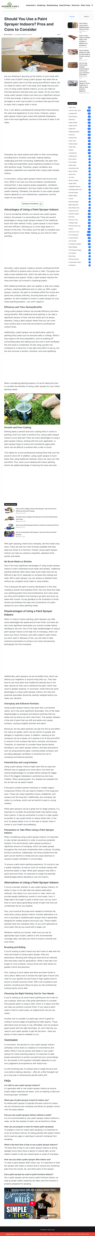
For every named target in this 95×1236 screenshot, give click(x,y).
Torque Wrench (73, 238)
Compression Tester (75, 262)
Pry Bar (71, 198)
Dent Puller (72, 256)
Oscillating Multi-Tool (75, 189)
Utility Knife (72, 147)
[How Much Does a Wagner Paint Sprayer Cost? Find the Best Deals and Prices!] (9, 518)
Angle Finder (72, 183)
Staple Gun (72, 128)
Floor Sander (73, 162)
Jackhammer (73, 153)
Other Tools (85, 5)
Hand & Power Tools (75, 110)
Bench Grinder (73, 171)
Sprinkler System (74, 214)
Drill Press (72, 119)
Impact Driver (73, 125)
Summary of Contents (30, 204)
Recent (86, 16)
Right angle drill (73, 205)
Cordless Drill (73, 113)
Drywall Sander (73, 192)
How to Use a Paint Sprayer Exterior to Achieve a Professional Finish (37, 525)
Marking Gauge (73, 201)
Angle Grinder (73, 122)
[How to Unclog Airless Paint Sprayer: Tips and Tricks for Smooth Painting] (9, 534)
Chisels (71, 229)
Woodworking (52, 5)
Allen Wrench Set (74, 208)
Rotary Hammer (73, 180)
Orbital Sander (73, 144)
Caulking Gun (73, 156)
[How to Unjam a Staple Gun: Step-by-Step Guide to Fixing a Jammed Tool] (73, 52)
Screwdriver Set (74, 168)
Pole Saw (71, 217)
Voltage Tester (73, 223)
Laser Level (72, 141)
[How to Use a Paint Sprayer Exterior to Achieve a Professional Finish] (9, 527)
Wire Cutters (72, 159)
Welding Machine (74, 131)
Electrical (75, 5)
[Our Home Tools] (10, 5)
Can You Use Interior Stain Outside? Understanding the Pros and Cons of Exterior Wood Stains (84, 68)
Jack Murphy (9, 34)
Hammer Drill (73, 138)
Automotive (31, 5)
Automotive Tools (74, 232)
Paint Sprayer (73, 116)
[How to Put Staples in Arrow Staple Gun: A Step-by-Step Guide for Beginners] (73, 83)
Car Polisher (72, 253)
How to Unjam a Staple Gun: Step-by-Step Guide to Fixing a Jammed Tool (84, 54)
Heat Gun (72, 134)
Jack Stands (72, 241)
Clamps (71, 150)
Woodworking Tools (74, 226)
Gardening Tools (73, 211)
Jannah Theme (10, 1234)
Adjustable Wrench (74, 186)
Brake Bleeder (73, 247)
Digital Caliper (73, 195)
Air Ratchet (72, 265)
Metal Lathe (72, 165)
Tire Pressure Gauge (75, 250)
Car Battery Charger (75, 244)
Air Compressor (73, 235)
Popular (72, 16)
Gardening (41, 5)
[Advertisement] (32, 139)
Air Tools (71, 177)
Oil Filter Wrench (74, 259)
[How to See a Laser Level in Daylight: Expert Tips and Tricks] (73, 25)
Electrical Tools (73, 220)
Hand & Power (64, 5)
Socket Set (72, 174)
